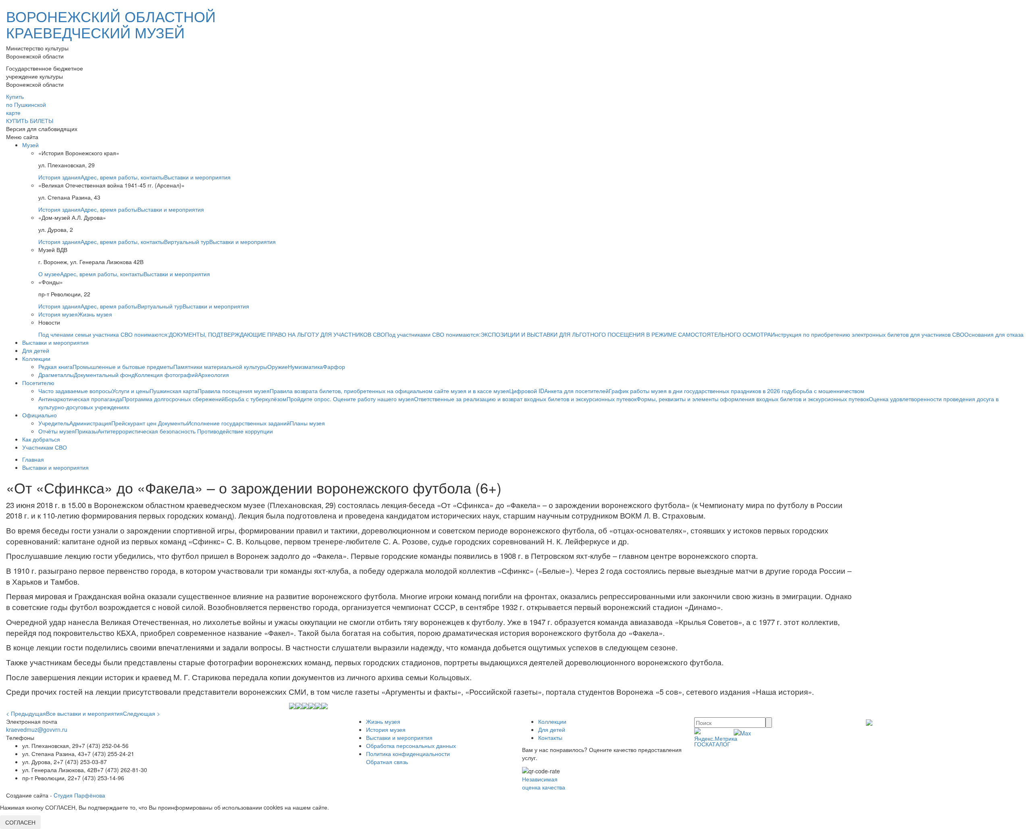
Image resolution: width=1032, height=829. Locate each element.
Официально (39, 415)
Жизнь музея (95, 314)
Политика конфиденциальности (408, 754)
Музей (30, 145)
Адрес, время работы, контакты (122, 177)
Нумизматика (305, 366)
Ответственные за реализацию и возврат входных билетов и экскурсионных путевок (525, 399)
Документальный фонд (104, 375)
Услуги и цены (131, 391)
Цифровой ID (526, 391)
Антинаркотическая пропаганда (80, 399)
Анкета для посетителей (576, 391)
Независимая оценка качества (543, 783)
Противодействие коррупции (235, 431)
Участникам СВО (44, 447)
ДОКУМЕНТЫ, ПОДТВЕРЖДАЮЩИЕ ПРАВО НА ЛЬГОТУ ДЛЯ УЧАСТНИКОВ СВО (277, 334)
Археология (213, 375)
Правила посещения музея (234, 391)
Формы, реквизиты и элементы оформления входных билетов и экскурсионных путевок (753, 399)
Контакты (550, 737)
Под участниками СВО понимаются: (433, 334)
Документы (172, 423)
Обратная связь (387, 762)
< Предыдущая (26, 713)
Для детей (35, 350)
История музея (58, 314)
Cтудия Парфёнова (79, 795)
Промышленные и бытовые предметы (123, 366)
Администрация (90, 423)
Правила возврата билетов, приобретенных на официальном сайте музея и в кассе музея (389, 391)
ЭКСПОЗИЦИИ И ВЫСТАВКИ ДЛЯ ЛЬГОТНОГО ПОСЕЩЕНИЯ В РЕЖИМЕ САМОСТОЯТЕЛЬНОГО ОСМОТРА (626, 334)
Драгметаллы (56, 375)
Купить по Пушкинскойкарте (26, 104)
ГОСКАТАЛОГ (712, 744)
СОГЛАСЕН (20, 822)
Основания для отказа (994, 334)
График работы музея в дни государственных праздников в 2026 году (701, 391)
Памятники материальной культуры (220, 366)
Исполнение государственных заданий (238, 423)
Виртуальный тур (186, 241)
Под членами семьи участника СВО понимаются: (103, 334)
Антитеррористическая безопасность (147, 431)
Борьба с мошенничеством (828, 391)
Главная (33, 459)
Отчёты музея (56, 431)
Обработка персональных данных (411, 746)
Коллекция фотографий (166, 375)
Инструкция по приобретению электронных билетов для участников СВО (867, 334)
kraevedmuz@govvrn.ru (36, 729)
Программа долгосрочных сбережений (173, 399)
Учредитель (53, 423)
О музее (49, 274)
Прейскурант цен (134, 423)
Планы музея (307, 423)
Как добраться (41, 439)
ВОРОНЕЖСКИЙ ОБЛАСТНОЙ (111, 24)
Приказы (86, 431)
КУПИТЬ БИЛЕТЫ (29, 121)
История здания (59, 177)
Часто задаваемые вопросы (75, 391)
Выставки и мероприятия (197, 177)
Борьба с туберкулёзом (256, 399)
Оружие (277, 366)
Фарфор (334, 366)
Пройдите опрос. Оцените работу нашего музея (350, 399)
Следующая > (141, 713)
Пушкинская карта (174, 391)
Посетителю (38, 383)
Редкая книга (55, 366)
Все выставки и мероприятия (84, 713)
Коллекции (36, 358)
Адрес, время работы (109, 209)
